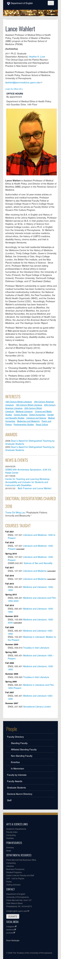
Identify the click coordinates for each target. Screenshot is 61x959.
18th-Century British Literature (18, 401)
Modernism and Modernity (28, 421)
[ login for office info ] (14, 89)
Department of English (22, 3)
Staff (9, 800)
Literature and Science (36, 418)
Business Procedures (15, 869)
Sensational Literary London (37, 706)
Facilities (10, 838)
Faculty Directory (15, 736)
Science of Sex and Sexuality (38, 563)
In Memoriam (17, 768)
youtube (9, 932)
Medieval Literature (24, 411)
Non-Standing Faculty (21, 755)
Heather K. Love (37, 56)
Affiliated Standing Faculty (24, 749)
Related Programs (14, 872)
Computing (11, 835)
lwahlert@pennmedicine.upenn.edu (22, 82)
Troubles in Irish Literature (36, 647)
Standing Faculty (19, 743)
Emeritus (15, 762)
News (8, 850)
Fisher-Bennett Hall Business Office (21, 859)
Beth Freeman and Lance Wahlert (34, 488)
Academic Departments (16, 828)
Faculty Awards (14, 781)
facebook (10, 929)
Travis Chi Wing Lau (15, 512)
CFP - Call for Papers (15, 878)
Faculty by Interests (16, 774)
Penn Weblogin (12, 940)
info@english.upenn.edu (16, 911)
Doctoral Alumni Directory (19, 793)
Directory (10, 847)
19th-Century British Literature (29, 405)
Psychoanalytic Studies (24, 424)
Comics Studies (20, 414)
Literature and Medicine (35, 570)
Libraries (10, 866)
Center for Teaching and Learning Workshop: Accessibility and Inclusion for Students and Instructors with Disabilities (27, 482)
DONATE (12, 916)
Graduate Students (16, 787)
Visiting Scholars (13, 884)
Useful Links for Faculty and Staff (20, 875)
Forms (9, 881)
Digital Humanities (37, 414)
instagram (10, 926)
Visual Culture (42, 424)
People (11, 729)
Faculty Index (12, 832)
